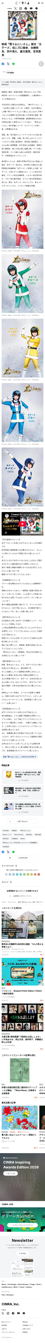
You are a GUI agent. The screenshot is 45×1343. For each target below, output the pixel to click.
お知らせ (4, 1329)
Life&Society (7, 1287)
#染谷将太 (29, 834)
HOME (4, 902)
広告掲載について (27, 1325)
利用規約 (25, 1332)
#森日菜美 (38, 834)
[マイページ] (2, 3)
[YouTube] (31, 8)
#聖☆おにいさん (25, 830)
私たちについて (6, 1322)
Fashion (29, 1287)
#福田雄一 (15, 830)
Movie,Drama (12, 902)
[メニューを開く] (42, 3)
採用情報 (4, 1325)
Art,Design (12, 1284)
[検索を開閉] (39, 3)
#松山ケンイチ (7, 834)
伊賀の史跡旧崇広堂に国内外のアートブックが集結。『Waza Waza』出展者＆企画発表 (19, 1090)
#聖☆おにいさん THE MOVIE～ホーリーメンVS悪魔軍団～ (20, 842)
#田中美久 (6, 838)
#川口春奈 (6, 830)
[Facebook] (26, 8)
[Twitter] (15, 8)
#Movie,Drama (18, 834)
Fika (3, 1295)
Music (4, 1284)
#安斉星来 (6, 846)
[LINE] (36, 8)
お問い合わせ (26, 1329)
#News (22, 838)
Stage (32, 1284)
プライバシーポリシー (8, 1332)
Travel (21, 1287)
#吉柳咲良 (15, 838)
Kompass (10, 1295)
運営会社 (25, 1322)
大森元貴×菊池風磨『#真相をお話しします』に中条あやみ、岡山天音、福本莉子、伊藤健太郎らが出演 (22, 1039)
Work (15, 1287)
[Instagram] (20, 8)
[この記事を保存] (41, 64)
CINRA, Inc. (11, 1304)
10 (39, 874)
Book (39, 1284)
